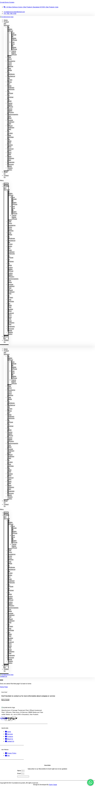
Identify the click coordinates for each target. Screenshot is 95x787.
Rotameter (11, 162)
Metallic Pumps (10, 169)
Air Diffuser (10, 92)
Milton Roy (10, 83)
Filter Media (10, 69)
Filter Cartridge (11, 136)
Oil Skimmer (10, 96)
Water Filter (10, 153)
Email (19, 773)
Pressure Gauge (11, 165)
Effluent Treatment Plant (11, 127)
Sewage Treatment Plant (11, 122)
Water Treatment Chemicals (11, 87)
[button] (4, 180)
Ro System (10, 132)
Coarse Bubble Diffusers (11, 110)
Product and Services (6, 23)
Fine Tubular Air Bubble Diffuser (14, 36)
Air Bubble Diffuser (10, 29)
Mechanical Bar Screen (11, 78)
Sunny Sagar (53, 785)
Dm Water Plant (10, 141)
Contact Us (6, 176)
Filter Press (10, 58)
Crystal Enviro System (7, 2)
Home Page (4, 687)
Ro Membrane (11, 73)
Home (6, 184)
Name (19, 771)
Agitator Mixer (10, 146)
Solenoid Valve (10, 149)
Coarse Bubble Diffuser (14, 52)
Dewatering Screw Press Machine (11, 63)
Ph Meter (10, 100)
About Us (6, 173)
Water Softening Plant (11, 158)
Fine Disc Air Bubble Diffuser (14, 45)
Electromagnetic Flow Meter (13, 116)
